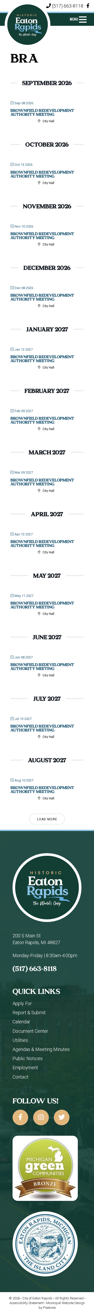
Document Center (30, 1031)
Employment (25, 1067)
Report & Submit (29, 1012)
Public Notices (28, 1058)
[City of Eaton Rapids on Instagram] (41, 1117)
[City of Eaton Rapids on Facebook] (20, 1117)
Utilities (20, 1040)
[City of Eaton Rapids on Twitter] (61, 1117)
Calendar (21, 1021)
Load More (47, 819)
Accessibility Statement (26, 1303)
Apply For (22, 1003)
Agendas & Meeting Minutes (41, 1049)
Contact (20, 1077)
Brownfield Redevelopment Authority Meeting (42, 112)
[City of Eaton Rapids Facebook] (87, 6)
